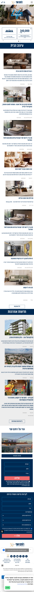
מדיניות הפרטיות (11, 481)
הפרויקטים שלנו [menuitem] (7, 559)
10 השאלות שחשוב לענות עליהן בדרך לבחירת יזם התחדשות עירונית (18, 367)
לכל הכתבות (17, 306)
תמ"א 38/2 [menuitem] (17, 562)
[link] (26, 556)
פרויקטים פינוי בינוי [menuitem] (17, 561)
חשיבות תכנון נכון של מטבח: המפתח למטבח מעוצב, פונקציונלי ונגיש (17, 105)
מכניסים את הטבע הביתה (26, 198)
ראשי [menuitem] (28, 559)
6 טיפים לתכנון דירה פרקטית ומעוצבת (22, 258)
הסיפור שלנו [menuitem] (27, 561)
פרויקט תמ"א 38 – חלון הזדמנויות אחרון (21, 337)
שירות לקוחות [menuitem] (6, 562)
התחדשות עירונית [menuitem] (17, 559)
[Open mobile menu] (32, 2)
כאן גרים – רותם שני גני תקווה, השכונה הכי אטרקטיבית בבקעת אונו (20, 398)
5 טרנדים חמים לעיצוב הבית (24, 71)
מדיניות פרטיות (22, 584)
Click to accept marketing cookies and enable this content (17, 550)
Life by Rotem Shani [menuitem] (7, 561)
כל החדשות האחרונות (17, 421)
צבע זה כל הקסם (28, 287)
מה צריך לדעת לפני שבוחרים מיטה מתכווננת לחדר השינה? (17, 139)
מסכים (7, 587)
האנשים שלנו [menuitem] (27, 562)
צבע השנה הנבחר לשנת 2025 (23, 169)
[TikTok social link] (11, 556)
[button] (2, 531)
